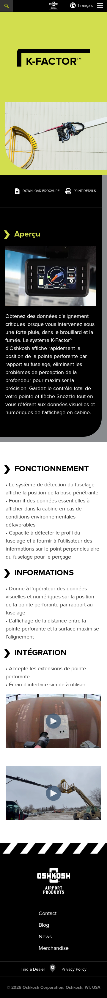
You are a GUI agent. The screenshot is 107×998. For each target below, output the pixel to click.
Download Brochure (41, 190)
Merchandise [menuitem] (54, 948)
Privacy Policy (71, 969)
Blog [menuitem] (44, 925)
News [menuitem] (45, 936)
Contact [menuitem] (47, 913)
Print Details (85, 190)
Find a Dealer (33, 969)
